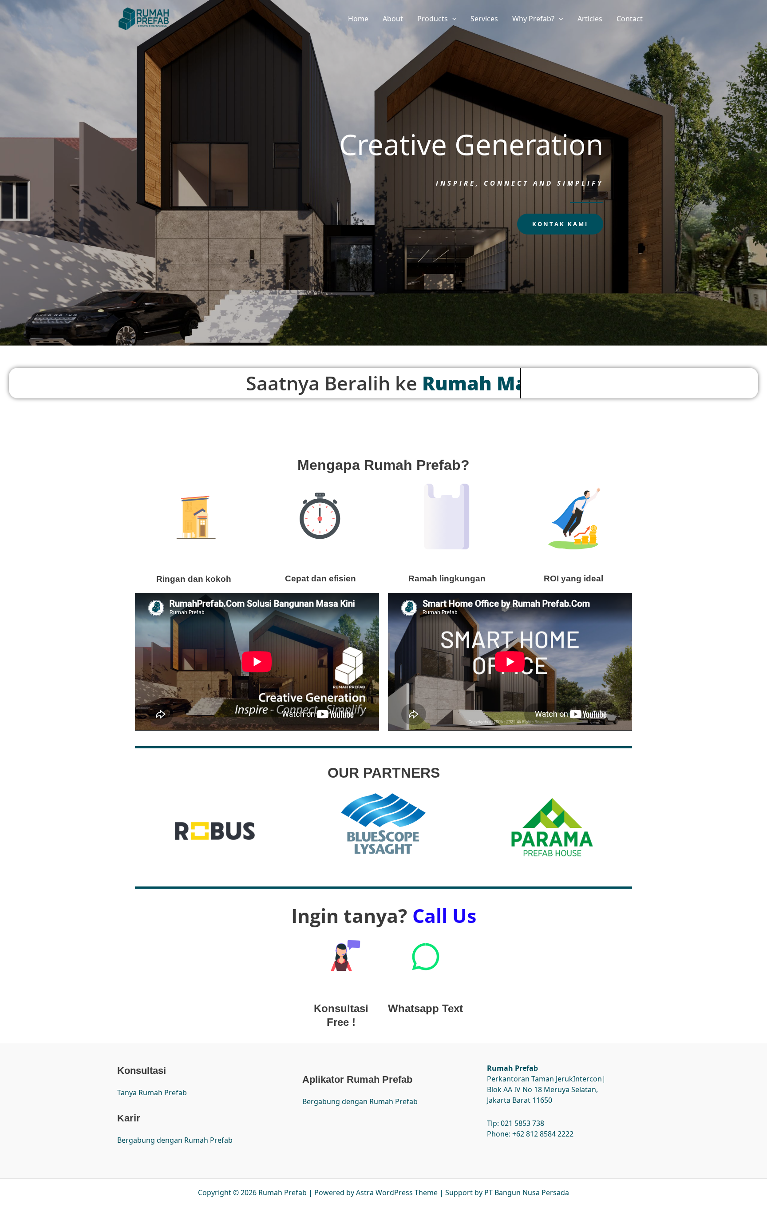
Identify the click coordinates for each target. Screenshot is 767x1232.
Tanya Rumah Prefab (152, 1092)
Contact (630, 19)
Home (358, 19)
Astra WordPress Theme (397, 1192)
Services (484, 19)
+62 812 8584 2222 (542, 1134)
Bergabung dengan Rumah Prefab (175, 1140)
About (393, 19)
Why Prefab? (533, 19)
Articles (589, 19)
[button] (452, 18)
